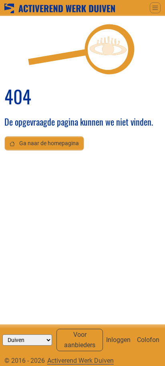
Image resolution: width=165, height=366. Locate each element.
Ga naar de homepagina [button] (48, 143)
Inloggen (118, 340)
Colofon (148, 340)
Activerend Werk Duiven (80, 360)
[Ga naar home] (59, 7)
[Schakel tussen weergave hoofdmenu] (155, 7)
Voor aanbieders (79, 340)
